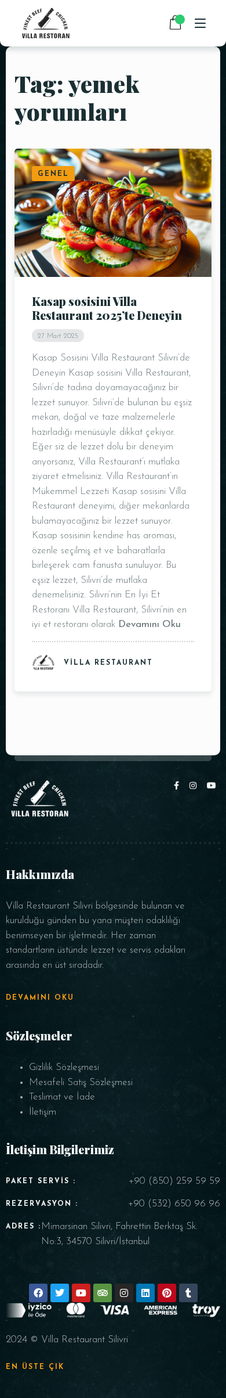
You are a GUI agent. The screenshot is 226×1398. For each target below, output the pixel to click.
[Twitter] (59, 1293)
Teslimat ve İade (62, 1097)
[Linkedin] (145, 1293)
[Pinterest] (167, 1293)
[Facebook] (179, 786)
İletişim (42, 1112)
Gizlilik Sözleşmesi (64, 1067)
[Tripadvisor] (102, 1293)
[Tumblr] (188, 1293)
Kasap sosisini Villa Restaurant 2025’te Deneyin (107, 308)
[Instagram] (195, 786)
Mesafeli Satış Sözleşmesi (81, 1082)
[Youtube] (212, 786)
